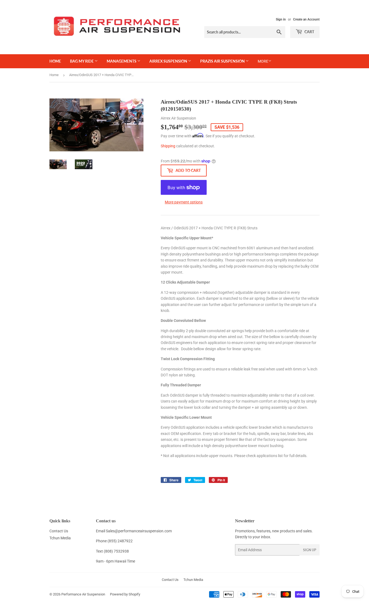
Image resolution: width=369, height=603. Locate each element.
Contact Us (58, 531)
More (263, 61)
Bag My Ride (82, 61)
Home (55, 61)
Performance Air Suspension (83, 594)
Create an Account (306, 19)
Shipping (168, 146)
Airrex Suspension (168, 61)
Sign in (281, 19)
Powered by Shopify (125, 594)
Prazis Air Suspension (223, 61)
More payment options (184, 202)
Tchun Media (60, 538)
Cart (309, 31)
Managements (122, 61)
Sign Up (309, 550)
